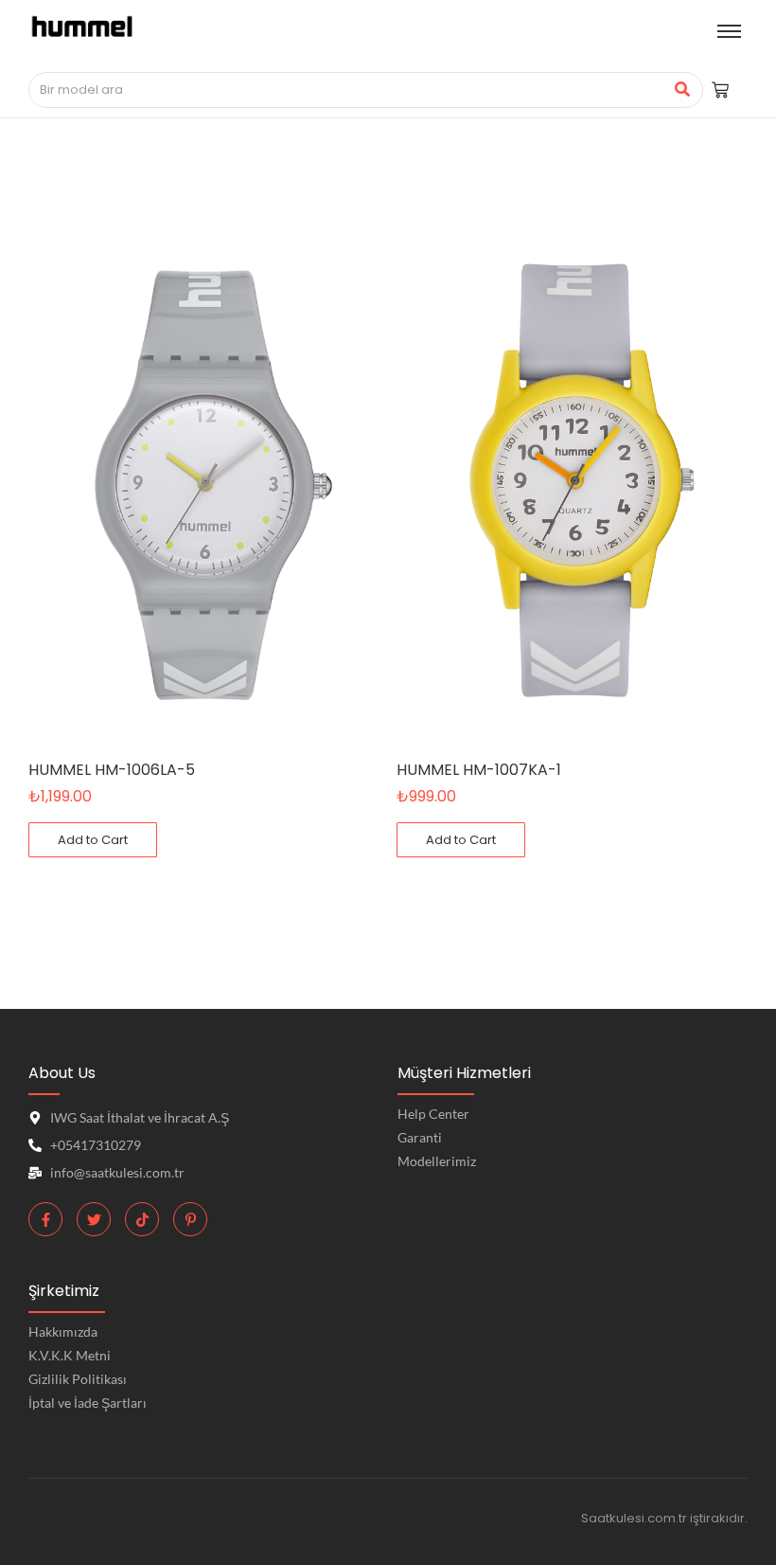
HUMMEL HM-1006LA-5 (111, 770)
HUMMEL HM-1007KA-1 (479, 770)
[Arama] (681, 90)
